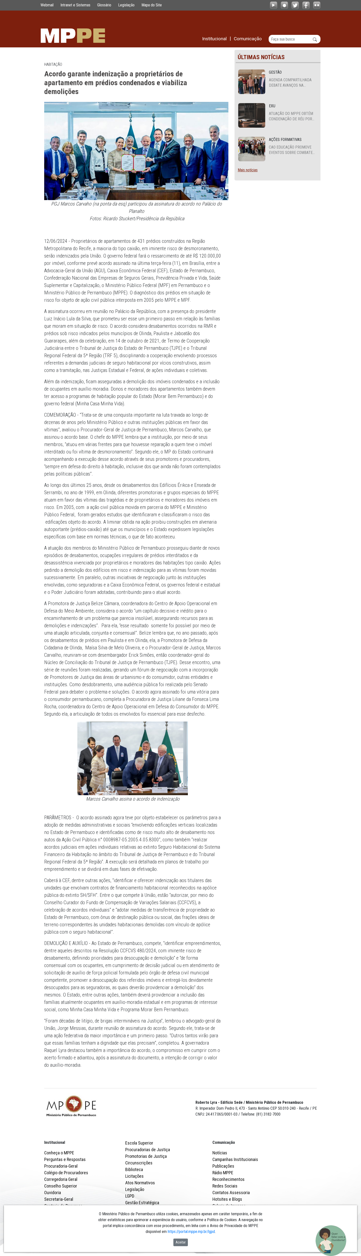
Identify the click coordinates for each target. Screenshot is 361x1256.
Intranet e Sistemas (75, 5)
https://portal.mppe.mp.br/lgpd (191, 1231)
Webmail (47, 5)
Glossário (104, 5)
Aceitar (181, 1242)
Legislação (126, 5)
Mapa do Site (151, 5)
